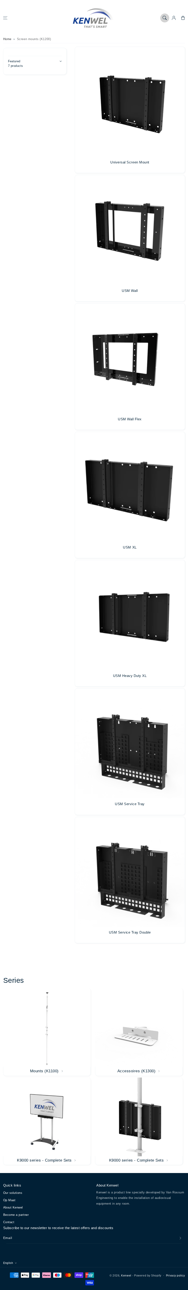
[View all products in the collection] (47, 1032)
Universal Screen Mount (129, 162)
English (8, 1262)
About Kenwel (13, 1207)
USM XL (129, 547)
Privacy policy (175, 1275)
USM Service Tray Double (130, 932)
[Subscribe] (180, 1238)
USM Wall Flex (130, 419)
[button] (5, 18)
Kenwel (126, 1275)
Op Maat (9, 1200)
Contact (8, 1222)
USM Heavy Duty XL (130, 676)
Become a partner (16, 1215)
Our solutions (12, 1193)
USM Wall (130, 291)
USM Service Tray (129, 804)
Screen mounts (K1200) (34, 39)
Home (7, 39)
